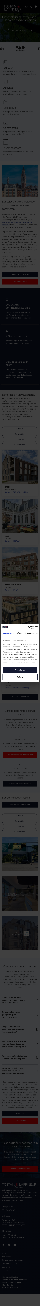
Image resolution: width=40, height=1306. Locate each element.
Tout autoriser (20, 670)
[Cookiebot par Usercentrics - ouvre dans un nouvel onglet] (28, 627)
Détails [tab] (19, 633)
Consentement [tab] (7, 633)
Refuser (20, 677)
